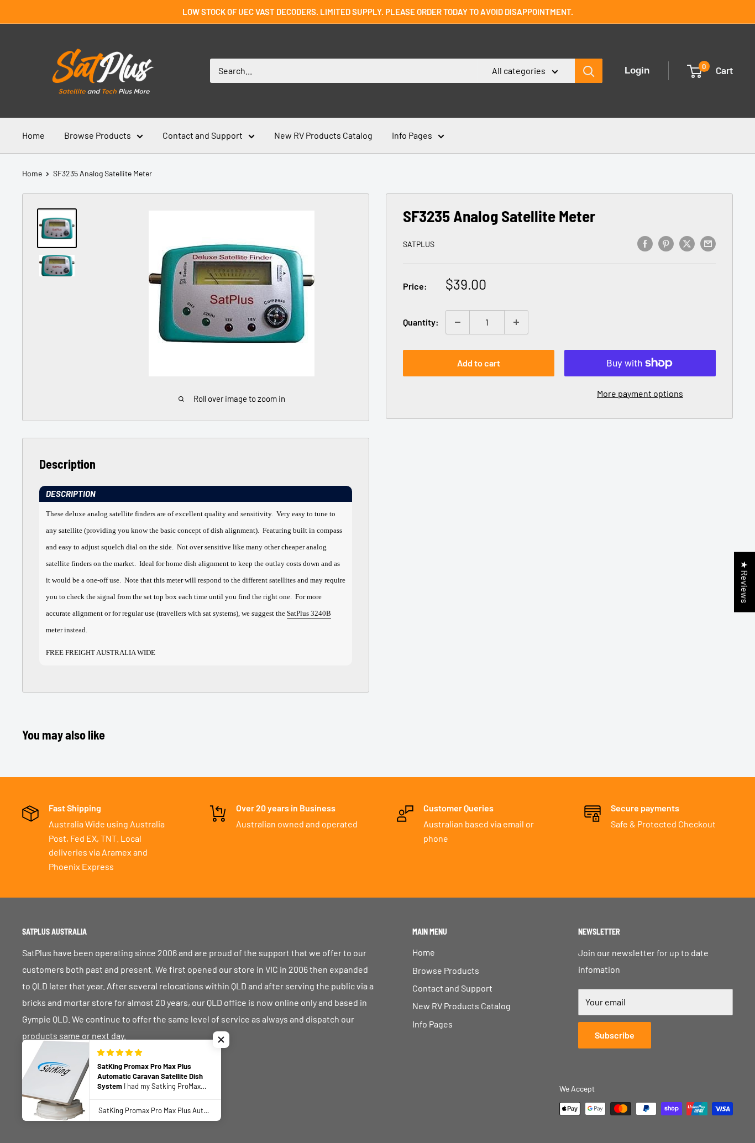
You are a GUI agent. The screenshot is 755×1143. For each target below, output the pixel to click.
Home (33, 135)
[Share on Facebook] (645, 242)
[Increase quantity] (516, 322)
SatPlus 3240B (309, 613)
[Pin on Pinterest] (666, 242)
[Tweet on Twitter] (687, 242)
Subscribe (615, 1035)
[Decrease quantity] (457, 322)
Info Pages (412, 135)
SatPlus (418, 244)
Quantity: (421, 322)
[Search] (588, 71)
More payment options (640, 393)
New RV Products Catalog (323, 135)
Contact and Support (202, 135)
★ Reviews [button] (745, 582)
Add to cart (478, 363)
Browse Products (97, 135)
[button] (195, 494)
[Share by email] (708, 242)
